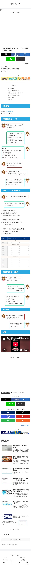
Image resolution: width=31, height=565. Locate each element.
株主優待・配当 (6, 392)
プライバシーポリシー (8, 560)
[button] (20, 59)
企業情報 (11, 88)
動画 (10, 99)
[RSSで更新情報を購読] (23, 420)
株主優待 (11, 97)
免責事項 (23, 560)
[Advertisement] (15, 28)
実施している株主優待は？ (16, 93)
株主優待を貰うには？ (15, 95)
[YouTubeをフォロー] (23, 416)
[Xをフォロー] (23, 412)
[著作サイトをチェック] (8, 412)
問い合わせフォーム (23, 557)
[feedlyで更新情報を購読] (8, 420)
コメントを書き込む (15, 539)
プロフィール (8, 557)
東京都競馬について (14, 90)
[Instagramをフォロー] (8, 416)
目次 (13, 85)
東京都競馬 (9, 111)
